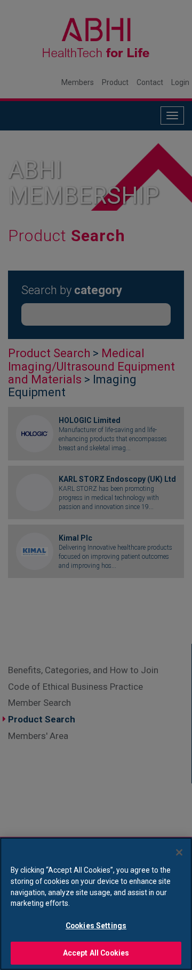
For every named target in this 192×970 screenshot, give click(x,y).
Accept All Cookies (96, 953)
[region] (96, 903)
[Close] (179, 852)
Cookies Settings (96, 925)
